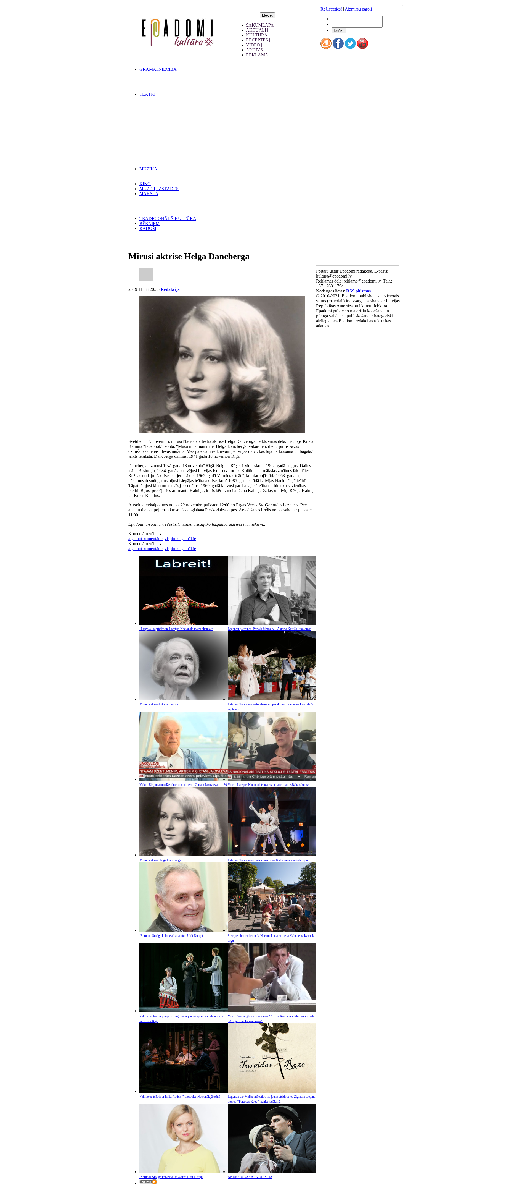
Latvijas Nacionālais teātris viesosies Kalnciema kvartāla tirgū (268, 860)
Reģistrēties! (331, 9)
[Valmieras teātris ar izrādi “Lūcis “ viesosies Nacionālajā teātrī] (183, 1091)
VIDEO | (254, 45)
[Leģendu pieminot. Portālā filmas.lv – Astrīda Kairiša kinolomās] (272, 623)
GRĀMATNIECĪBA (158, 69)
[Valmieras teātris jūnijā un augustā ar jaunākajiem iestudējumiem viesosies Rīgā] (183, 1010)
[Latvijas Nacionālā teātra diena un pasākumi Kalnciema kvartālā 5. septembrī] (272, 699)
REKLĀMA (257, 55)
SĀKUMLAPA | (260, 25)
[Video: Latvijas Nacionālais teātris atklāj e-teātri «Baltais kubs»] (272, 779)
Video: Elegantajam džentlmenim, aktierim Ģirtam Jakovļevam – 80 (183, 785)
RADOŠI (147, 228)
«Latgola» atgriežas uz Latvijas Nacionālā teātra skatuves (176, 629)
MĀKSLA (148, 193)
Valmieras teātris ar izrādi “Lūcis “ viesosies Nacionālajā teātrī (179, 1097)
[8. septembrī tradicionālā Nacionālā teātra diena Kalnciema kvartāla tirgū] (272, 930)
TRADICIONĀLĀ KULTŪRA (167, 218)
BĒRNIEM (149, 223)
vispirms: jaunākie (180, 538)
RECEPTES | (258, 40)
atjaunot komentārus (145, 538)
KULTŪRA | (257, 35)
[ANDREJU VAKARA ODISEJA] (272, 1171)
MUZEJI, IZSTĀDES (159, 188)
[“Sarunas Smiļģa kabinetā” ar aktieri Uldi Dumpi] (183, 930)
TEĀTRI (147, 94)
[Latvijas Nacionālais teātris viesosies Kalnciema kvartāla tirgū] (272, 854)
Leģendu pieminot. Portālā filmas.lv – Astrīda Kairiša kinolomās (269, 629)
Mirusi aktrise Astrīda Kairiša (158, 704)
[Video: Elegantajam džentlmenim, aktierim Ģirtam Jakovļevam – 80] (183, 779)
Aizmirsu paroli (358, 9)
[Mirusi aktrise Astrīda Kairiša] (183, 699)
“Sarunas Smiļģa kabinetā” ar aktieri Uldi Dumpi (171, 936)
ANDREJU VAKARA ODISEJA (250, 1177)
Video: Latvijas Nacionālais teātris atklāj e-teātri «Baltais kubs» (268, 785)
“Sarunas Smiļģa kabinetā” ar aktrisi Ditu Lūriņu (171, 1177)
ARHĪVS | (255, 50)
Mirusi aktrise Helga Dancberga (160, 860)
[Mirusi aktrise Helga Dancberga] (183, 854)
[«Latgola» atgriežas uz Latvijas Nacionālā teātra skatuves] (183, 623)
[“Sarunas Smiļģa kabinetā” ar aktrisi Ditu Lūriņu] (183, 1171)
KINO (145, 183)
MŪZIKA (148, 168)
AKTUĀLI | (257, 30)
